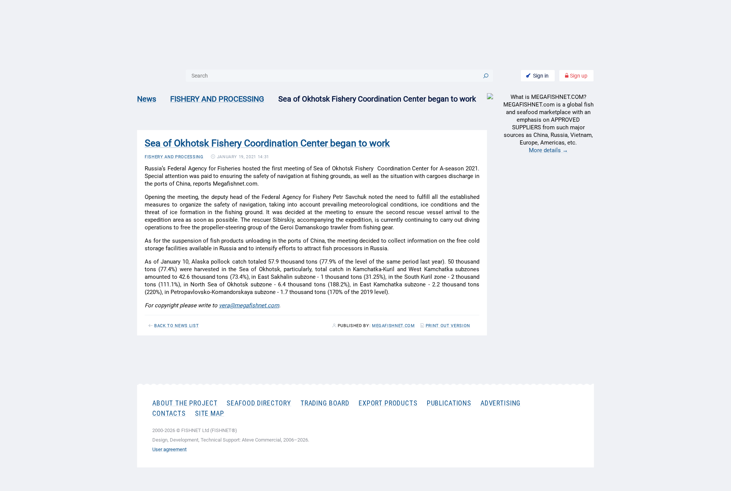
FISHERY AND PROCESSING (217, 98)
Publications (449, 403)
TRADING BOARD (325, 403)
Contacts (169, 413)
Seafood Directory (259, 403)
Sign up (578, 76)
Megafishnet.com (393, 326)
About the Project (184, 403)
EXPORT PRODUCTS (388, 403)
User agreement (169, 449)
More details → (548, 150)
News (146, 98)
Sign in (541, 76)
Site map (209, 413)
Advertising (500, 403)
